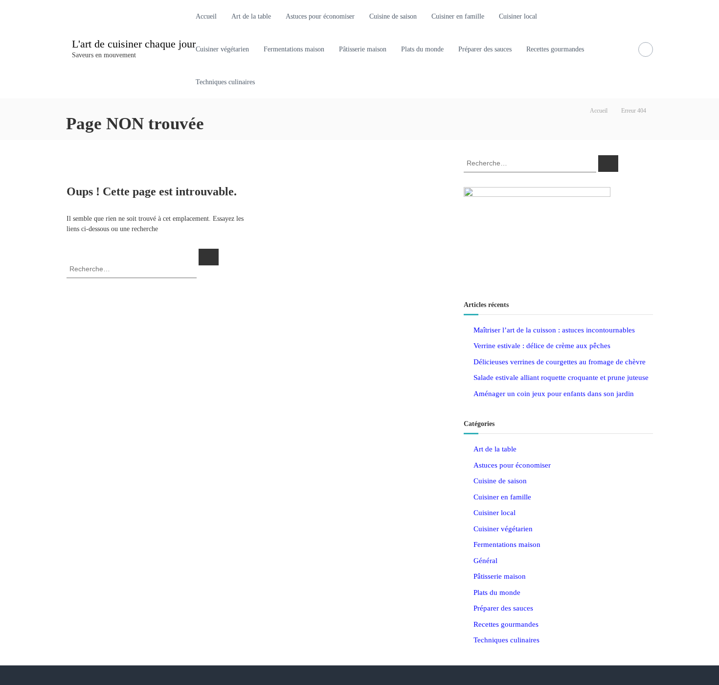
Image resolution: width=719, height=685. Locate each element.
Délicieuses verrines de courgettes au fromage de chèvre (559, 362)
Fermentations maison (294, 49)
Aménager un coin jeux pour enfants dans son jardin (553, 394)
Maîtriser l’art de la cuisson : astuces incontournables (554, 330)
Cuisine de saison (393, 16)
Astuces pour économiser (320, 16)
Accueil (206, 16)
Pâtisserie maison (362, 49)
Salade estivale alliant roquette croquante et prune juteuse (561, 377)
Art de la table (251, 16)
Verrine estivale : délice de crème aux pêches (541, 346)
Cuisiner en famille (457, 16)
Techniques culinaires (225, 82)
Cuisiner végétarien (222, 49)
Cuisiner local (518, 16)
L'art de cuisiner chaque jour (134, 44)
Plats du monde (422, 49)
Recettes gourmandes (555, 49)
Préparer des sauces (485, 49)
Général (485, 561)
